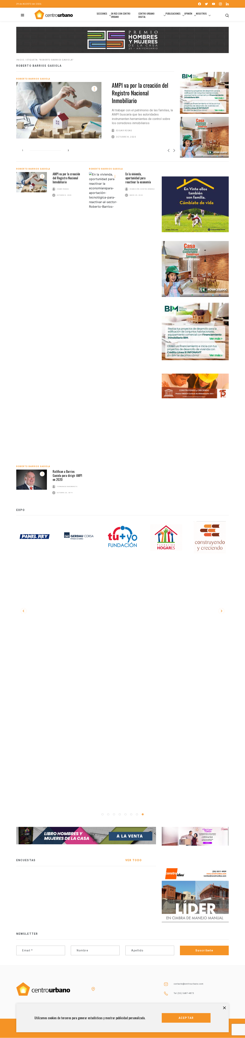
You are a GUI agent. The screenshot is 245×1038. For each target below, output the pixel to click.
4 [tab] (120, 814)
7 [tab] (137, 814)
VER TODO (133, 860)
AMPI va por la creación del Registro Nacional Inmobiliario (140, 93)
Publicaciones (173, 13)
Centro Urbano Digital (146, 15)
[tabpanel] (35, 537)
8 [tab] (143, 814)
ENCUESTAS (26, 860)
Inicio (20, 60)
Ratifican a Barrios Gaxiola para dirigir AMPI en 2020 (67, 475)
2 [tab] (108, 814)
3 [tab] (114, 814)
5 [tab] (125, 814)
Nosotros (201, 13)
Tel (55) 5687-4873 (184, 993)
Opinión (188, 13)
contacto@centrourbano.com (188, 984)
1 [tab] (102, 814)
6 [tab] (131, 814)
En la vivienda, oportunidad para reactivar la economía (138, 178)
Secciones (102, 13)
